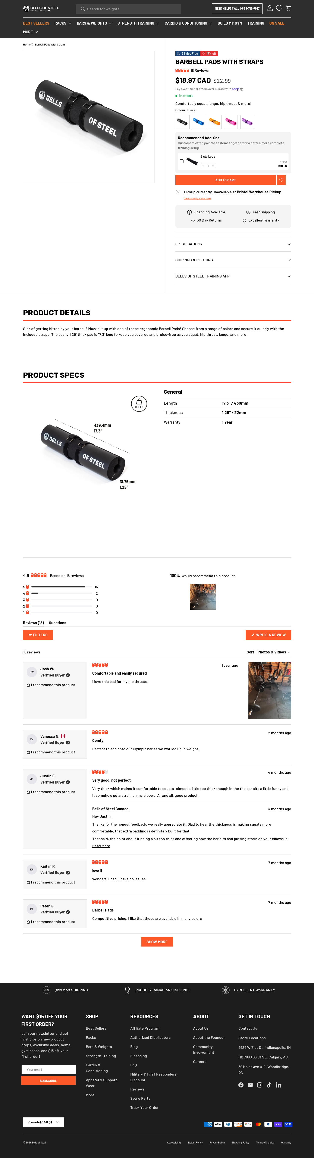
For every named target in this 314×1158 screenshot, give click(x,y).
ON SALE (277, 23)
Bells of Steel (39, 1142)
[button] (288, 8)
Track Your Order (144, 1107)
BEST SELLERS (36, 23)
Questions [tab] (57, 623)
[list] (89, 117)
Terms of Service (265, 1142)
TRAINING (255, 23)
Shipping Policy (240, 1142)
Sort (251, 652)
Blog (134, 1046)
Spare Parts (140, 1098)
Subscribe (48, 1081)
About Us (201, 1028)
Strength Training (101, 1055)
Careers (200, 1061)
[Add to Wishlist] (281, 180)
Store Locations (252, 1037)
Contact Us (247, 1028)
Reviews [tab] (33, 623)
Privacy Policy (217, 1142)
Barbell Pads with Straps (50, 44)
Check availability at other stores (197, 198)
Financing (138, 1055)
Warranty (286, 1142)
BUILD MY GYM (230, 23)
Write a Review (272, 636)
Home (27, 44)
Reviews (137, 1089)
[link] (192, 161)
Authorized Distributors (150, 1037)
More (90, 1094)
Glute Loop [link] (208, 156)
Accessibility (174, 1142)
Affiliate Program (144, 1028)
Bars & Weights (99, 1046)
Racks (91, 1037)
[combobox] (128, 9)
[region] (203, 597)
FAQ (133, 1065)
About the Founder (209, 1037)
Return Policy (195, 1142)
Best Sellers (96, 1028)
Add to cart (225, 180)
